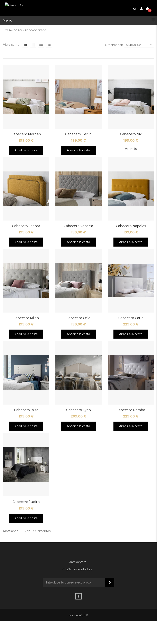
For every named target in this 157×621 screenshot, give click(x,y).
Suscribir (109, 582)
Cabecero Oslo (78, 318)
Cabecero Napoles (131, 226)
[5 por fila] (41, 45)
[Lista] (49, 45)
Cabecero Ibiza (26, 410)
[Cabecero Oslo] (78, 281)
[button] (78, 20)
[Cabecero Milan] (26, 281)
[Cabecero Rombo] (131, 373)
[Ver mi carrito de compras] (147, 8)
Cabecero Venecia (78, 226)
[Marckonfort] (15, 5)
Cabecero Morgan (26, 134)
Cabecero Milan (26, 318)
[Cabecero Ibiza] (26, 373)
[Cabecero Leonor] (26, 189)
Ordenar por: (114, 45)
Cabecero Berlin (78, 134)
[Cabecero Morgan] (26, 97)
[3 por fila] (25, 45)
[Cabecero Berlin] (78, 97)
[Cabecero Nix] (131, 97)
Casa (8, 30)
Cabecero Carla (130, 318)
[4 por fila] (33, 45)
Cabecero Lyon (78, 410)
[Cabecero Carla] (131, 281)
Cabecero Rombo (131, 410)
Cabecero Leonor (26, 226)
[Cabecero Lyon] (78, 373)
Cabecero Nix (131, 134)
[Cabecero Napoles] (131, 189)
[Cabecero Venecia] (78, 189)
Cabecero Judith (26, 502)
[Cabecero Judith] (26, 465)
